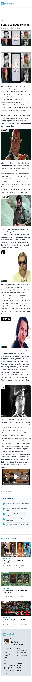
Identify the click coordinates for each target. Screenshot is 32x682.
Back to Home (7, 491)
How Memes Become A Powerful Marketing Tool (16, 504)
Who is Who (7, 668)
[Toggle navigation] (28, 3)
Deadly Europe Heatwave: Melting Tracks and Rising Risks (15, 520)
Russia (5, 658)
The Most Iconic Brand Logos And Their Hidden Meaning (15, 514)
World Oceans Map (21, 654)
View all (26, 538)
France (5, 657)
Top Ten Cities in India (9, 665)
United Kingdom (8, 654)
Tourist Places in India (9, 670)
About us (19, 665)
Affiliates (19, 670)
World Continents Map (22, 655)
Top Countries (7, 648)
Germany (6, 655)
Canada (6, 652)
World (18, 648)
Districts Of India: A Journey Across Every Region (15, 509)
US (5, 650)
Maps (5, 673)
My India (19, 668)
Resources (19, 663)
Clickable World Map (22, 650)
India (5, 663)
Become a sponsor (21, 672)
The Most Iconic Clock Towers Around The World (16, 525)
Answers (19, 667)
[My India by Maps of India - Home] (7, 3)
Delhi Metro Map (8, 667)
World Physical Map (21, 652)
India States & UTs (8, 672)
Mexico (5, 660)
